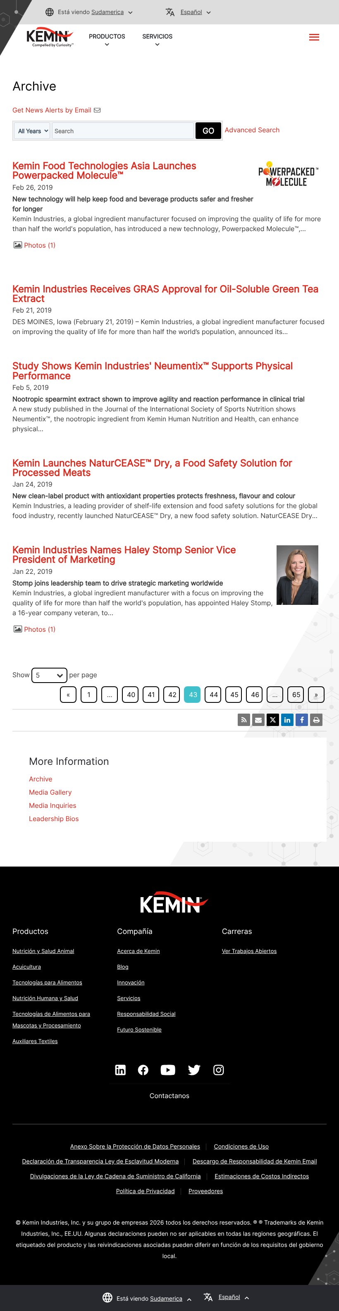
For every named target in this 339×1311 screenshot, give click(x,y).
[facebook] (143, 1070)
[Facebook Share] (302, 720)
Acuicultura (26, 967)
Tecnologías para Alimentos (47, 982)
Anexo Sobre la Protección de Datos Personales (135, 1146)
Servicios (128, 998)
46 (255, 694)
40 (131, 694)
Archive (41, 779)
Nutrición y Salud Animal (43, 951)
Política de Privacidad (145, 1191)
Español (191, 12)
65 (296, 694)
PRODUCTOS (107, 36)
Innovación (130, 982)
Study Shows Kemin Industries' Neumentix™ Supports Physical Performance (152, 370)
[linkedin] (120, 1070)
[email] (258, 720)
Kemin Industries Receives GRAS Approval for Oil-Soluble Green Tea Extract (165, 293)
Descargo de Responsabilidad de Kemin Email (255, 1161)
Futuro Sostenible (139, 1030)
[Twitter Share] (273, 720)
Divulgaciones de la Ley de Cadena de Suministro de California (115, 1176)
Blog (122, 967)
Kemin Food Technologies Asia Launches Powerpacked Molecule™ (104, 170)
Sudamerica (107, 12)
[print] (316, 720)
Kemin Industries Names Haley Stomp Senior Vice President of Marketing (124, 554)
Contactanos (169, 1095)
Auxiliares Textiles (35, 1041)
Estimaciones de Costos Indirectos (262, 1176)
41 (151, 694)
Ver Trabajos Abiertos (249, 951)
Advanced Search (252, 130)
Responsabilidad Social (146, 1014)
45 (234, 694)
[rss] (244, 720)
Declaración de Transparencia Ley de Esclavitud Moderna (100, 1161)
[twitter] (194, 1070)
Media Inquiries (52, 805)
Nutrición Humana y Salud (45, 998)
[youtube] (168, 1070)
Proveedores (206, 1191)
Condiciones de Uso (241, 1146)
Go (208, 131)
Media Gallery (50, 792)
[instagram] (218, 1070)
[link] (50, 36)
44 (214, 694)
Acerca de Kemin (138, 951)
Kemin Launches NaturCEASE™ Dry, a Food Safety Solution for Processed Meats (152, 467)
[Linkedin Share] (287, 720)
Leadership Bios (54, 818)
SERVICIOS (158, 36)
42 (172, 694)
